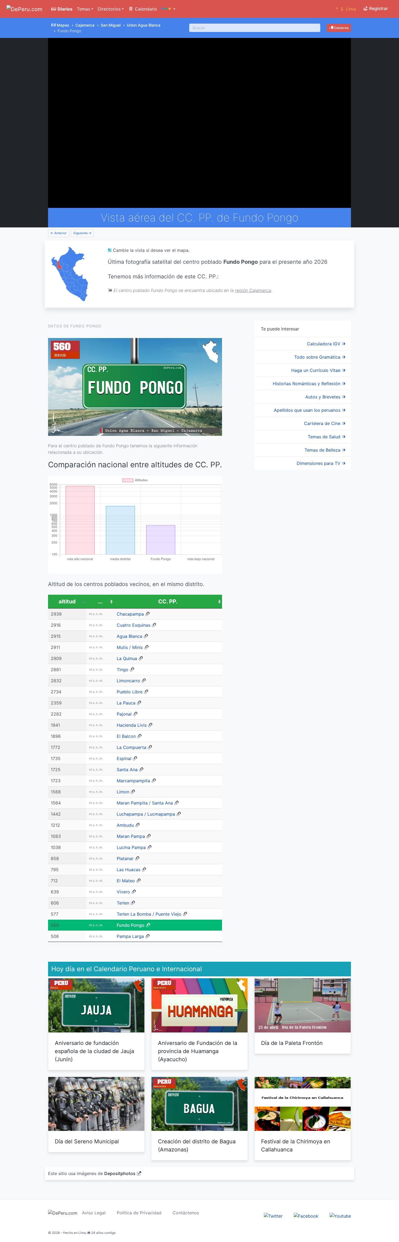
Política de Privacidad (139, 1212)
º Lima (346, 9)
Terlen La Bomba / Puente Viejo (149, 914)
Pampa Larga (130, 936)
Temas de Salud (325, 436)
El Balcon (126, 736)
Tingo (122, 669)
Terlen (123, 903)
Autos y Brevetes (323, 397)
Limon (123, 791)
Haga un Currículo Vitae (316, 370)
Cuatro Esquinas (133, 625)
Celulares (341, 28)
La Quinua (127, 658)
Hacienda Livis (132, 725)
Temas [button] (83, 9)
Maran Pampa (131, 836)
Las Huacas (128, 869)
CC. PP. (168, 601)
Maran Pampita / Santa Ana (145, 803)
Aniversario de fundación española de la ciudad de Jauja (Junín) (94, 1051)
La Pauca (126, 703)
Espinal (124, 758)
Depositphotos (119, 1173)
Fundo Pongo (130, 925)
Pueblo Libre (129, 691)
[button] (168, 9)
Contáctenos (186, 1212)
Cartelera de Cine (323, 423)
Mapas (63, 25)
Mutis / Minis (130, 647)
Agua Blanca (129, 636)
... (100, 601)
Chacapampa (130, 614)
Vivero (123, 892)
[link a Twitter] (273, 1215)
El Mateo (126, 880)
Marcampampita (133, 780)
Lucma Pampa (131, 847)
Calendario (145, 9)
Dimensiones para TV (319, 463)
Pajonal (124, 714)
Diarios (64, 9)
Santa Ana (127, 769)
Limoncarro (128, 680)
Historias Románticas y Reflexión (307, 383)
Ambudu (125, 825)
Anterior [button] (60, 233)
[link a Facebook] (306, 1215)
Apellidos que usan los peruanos (308, 410)
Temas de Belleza (323, 450)
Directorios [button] (109, 9)
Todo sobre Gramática (318, 357)
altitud (67, 601)
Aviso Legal (94, 1212)
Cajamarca (84, 25)
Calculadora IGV (324, 343)
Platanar (125, 858)
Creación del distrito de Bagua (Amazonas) (197, 1145)
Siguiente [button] (80, 233)
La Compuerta (131, 747)
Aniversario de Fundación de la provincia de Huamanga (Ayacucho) (197, 1051)
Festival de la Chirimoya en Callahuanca (295, 1145)
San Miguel (111, 25)
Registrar (378, 8)
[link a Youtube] (340, 1215)
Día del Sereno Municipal (87, 1141)
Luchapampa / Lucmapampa (146, 814)
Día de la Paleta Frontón (292, 1043)
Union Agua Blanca (143, 25)
